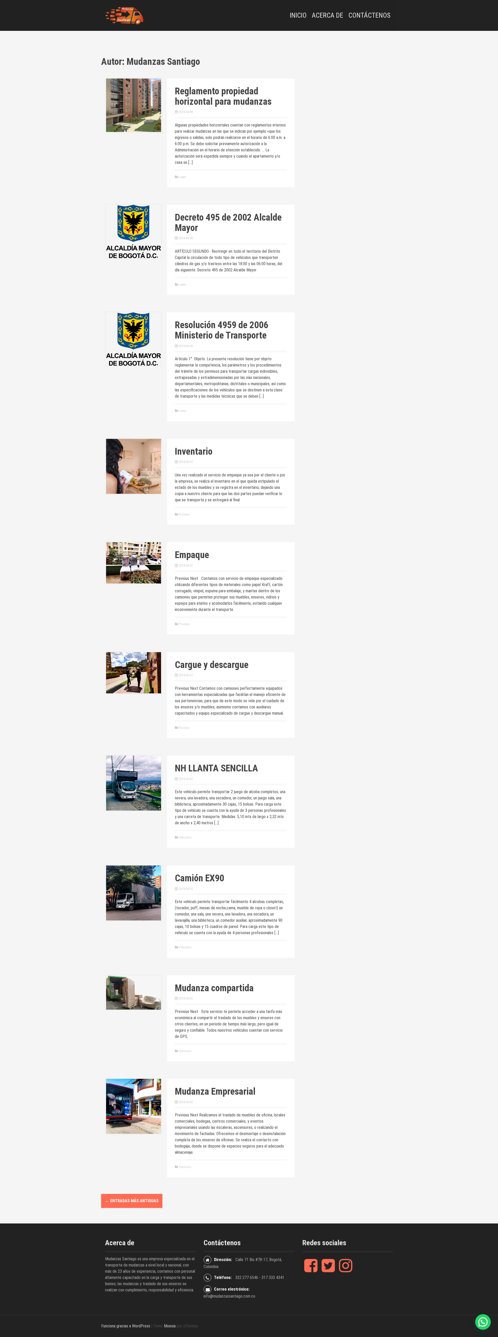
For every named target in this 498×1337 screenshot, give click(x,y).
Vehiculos (185, 837)
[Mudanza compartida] (133, 992)
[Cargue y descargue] (133, 672)
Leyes (182, 177)
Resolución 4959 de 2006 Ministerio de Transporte (221, 330)
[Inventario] (133, 465)
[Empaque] (133, 562)
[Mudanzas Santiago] (124, 15)
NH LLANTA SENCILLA (216, 768)
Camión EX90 (199, 878)
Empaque (192, 555)
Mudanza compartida (214, 988)
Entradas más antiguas (131, 1200)
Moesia (170, 1326)
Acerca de (327, 15)
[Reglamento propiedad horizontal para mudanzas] (133, 104)
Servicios (185, 1051)
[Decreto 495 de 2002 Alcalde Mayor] (133, 231)
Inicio (298, 15)
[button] (483, 1322)
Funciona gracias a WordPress (125, 1326)
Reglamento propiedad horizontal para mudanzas (223, 96)
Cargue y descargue (211, 664)
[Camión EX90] (133, 892)
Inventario (193, 451)
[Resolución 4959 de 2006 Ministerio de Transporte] (133, 338)
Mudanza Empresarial (215, 1091)
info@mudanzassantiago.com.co (229, 1296)
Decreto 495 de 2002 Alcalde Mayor (228, 222)
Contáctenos (369, 15)
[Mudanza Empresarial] (133, 1105)
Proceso (184, 514)
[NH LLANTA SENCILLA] (133, 782)
